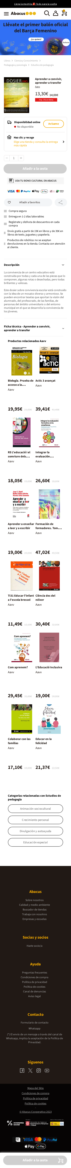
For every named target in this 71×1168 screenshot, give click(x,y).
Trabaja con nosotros (34, 914)
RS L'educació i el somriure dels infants (19, 456)
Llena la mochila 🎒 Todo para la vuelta (35, 4)
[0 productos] (64, 15)
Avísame (53, 124)
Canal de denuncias (34, 992)
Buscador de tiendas (35, 910)
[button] (55, 13)
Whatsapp (34, 1029)
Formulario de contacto (35, 1023)
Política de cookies (34, 987)
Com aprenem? (18, 667)
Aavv (37, 86)
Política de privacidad (34, 982)
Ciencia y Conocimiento (26, 60)
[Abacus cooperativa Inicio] (24, 15)
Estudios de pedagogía (42, 65)
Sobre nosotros (34, 900)
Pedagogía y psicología (15, 65)
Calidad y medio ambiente (34, 905)
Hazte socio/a (34, 946)
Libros (7, 60)
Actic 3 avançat (45, 381)
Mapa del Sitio (35, 1088)
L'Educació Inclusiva (49, 667)
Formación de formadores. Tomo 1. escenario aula (49, 528)
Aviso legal (34, 996)
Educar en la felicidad (44, 741)
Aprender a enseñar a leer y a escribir (21, 526)
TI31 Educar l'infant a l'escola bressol (21, 598)
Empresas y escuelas (34, 919)
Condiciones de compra (34, 977)
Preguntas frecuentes (34, 973)
